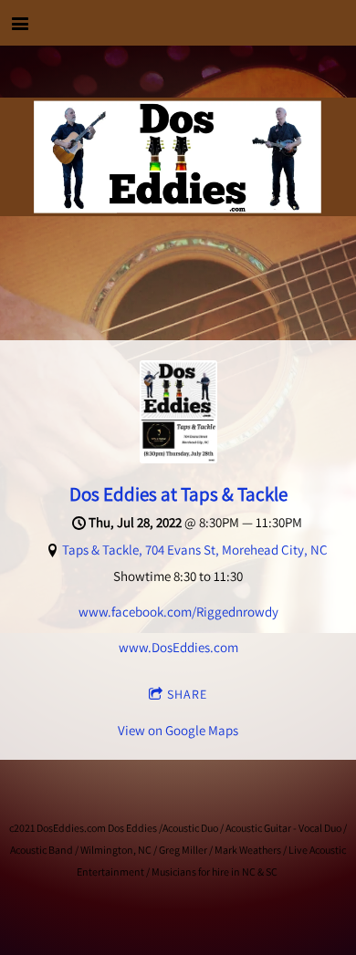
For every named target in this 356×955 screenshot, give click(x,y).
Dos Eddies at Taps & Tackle (178, 494)
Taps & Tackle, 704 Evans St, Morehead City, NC (195, 549)
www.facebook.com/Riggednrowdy (178, 611)
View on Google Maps (178, 730)
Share (187, 694)
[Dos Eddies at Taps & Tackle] (178, 458)
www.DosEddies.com (178, 647)
